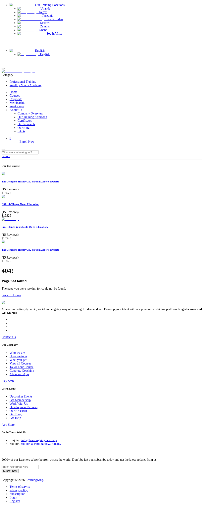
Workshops (17, 106)
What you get (18, 360)
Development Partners (23, 407)
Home (13, 92)
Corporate (16, 99)
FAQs (21, 131)
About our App (19, 374)
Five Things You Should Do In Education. (25, 226)
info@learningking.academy (39, 440)
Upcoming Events (21, 396)
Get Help (15, 418)
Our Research (26, 124)
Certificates (25, 120)
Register (6, 64)
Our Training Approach (32, 117)
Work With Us (19, 403)
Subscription (17, 493)
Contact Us (8, 44)
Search (6, 156)
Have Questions (10, 40)
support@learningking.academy (41, 443)
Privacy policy (19, 490)
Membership (17, 102)
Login (5, 60)
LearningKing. (35, 480)
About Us (16, 109)
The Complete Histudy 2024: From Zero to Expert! (30, 181)
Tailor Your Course (21, 367)
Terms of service (20, 486)
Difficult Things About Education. (20, 204)
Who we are (17, 352)
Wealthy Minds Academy (25, 85)
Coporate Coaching (22, 370)
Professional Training (23, 81)
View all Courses (20, 363)
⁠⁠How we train (18, 356)
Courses (15, 95)
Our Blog (23, 127)
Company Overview (30, 113)
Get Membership (20, 400)
